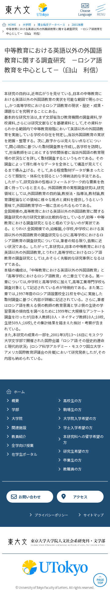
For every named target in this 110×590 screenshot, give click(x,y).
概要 (15, 400)
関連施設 (19, 427)
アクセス (80, 496)
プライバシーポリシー (51, 514)
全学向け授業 (23, 445)
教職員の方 (72, 468)
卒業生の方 (72, 459)
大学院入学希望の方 (79, 418)
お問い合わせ (30, 496)
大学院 (27, 25)
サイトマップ (93, 514)
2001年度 (77, 25)
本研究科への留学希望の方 (83, 439)
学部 (15, 409)
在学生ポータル (24, 454)
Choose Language (85, 12)
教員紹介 (19, 436)
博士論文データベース (51, 25)
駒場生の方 (72, 409)
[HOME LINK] (18, 10)
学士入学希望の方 (78, 427)
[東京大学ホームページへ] (43, 13)
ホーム (19, 391)
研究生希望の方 (76, 451)
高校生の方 (72, 400)
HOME (12, 25)
